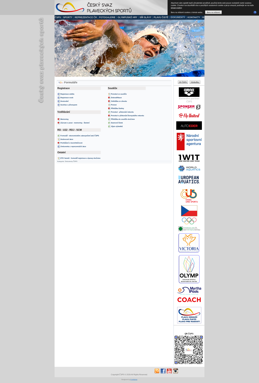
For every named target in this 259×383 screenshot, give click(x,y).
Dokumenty (178, 17)
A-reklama (133, 379)
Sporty (67, 17)
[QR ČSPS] (189, 364)
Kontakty (194, 17)
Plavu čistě (161, 17)
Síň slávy (145, 17)
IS (203, 17)
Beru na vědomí (213, 12)
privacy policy (176, 8)
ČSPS (58, 17)
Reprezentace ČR (86, 17)
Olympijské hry (127, 17)
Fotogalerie (107, 17)
